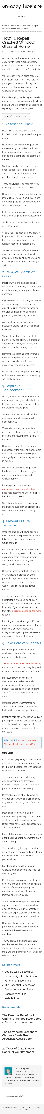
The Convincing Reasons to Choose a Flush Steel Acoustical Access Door (19, 1035)
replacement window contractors (18, 489)
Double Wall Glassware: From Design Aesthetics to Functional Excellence (21, 976)
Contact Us (26, 1108)
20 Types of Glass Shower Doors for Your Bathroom (18, 1050)
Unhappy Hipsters (22, 7)
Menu (23, 17)
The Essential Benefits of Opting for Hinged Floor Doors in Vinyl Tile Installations (21, 1019)
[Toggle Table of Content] (24, 116)
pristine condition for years (27, 611)
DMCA (25, 1110)
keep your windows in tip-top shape (22, 663)
